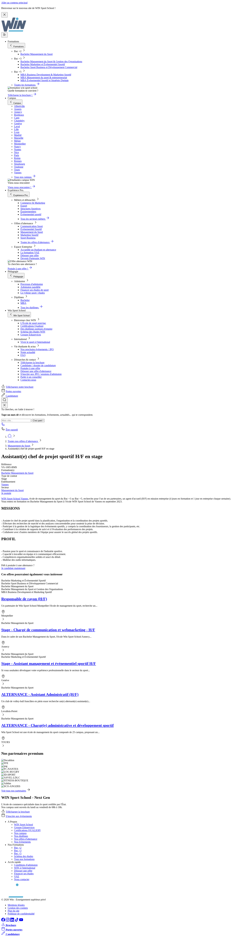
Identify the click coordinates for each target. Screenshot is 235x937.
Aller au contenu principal (14, 2)
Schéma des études (23, 856)
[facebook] (3, 920)
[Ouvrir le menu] (4, 35)
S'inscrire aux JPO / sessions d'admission (41, 374)
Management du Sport (31, 232)
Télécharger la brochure (32, 362)
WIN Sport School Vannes (14, 498)
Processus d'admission (31, 284)
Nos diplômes (21, 836)
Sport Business (27, 237)
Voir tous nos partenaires (13, 790)
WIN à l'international (24, 867)
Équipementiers (28, 211)
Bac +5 (17, 853)
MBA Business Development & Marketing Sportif (45, 74)
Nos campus (20, 833)
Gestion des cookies (18, 908)
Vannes (5, 484)
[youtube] (21, 920)
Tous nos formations (24, 859)
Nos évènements (22, 841)
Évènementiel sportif (30, 214)
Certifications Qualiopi (31, 326)
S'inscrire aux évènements (19, 816)
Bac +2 (17, 847)
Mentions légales (16, 905)
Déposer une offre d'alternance (35, 371)
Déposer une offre (29, 255)
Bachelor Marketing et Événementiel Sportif (42, 64)
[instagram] (8, 920)
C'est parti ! (38, 420)
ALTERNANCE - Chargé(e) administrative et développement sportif (57, 725)
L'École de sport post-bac (33, 323)
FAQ (23, 355)
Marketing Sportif (29, 235)
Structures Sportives (30, 208)
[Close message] (4, 14)
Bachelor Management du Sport (36, 54)
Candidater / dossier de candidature (38, 365)
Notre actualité (27, 352)
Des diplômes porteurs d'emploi (36, 329)
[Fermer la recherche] (4, 405)
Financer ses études (24, 873)
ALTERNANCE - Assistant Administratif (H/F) (39, 694)
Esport (23, 205)
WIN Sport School (23, 824)
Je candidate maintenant (13, 568)
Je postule (6, 493)
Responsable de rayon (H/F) (24, 599)
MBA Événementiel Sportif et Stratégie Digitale (44, 80)
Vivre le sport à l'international (35, 342)
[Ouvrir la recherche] (4, 400)
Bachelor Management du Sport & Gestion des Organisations (51, 61)
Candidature (12, 396)
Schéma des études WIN (32, 331)
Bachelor (25, 300)
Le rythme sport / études (32, 292)
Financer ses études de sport (34, 290)
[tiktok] (17, 920)
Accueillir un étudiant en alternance (38, 249)
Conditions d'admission (26, 865)
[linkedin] (12, 920)
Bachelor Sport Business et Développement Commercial (48, 67)
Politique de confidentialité (21, 913)
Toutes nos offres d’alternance (23, 441)
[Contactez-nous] (3, 425)
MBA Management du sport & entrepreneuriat (43, 77)
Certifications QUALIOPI (27, 830)
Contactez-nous (28, 379)
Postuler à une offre (30, 368)
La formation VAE (29, 252)
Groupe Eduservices (30, 334)
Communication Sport (31, 226)
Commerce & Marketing (32, 203)
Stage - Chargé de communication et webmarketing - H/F (48, 630)
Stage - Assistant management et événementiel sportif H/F (48, 663)
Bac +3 (17, 850)
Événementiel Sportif (31, 229)
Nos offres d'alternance (25, 839)
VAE (16, 876)
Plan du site (13, 910)
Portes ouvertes (13, 391)
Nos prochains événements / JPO (37, 349)
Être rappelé (12, 429)
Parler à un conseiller (31, 377)
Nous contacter (21, 879)
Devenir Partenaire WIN (32, 258)
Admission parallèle (30, 287)
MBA (23, 303)
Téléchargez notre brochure (19, 387)
